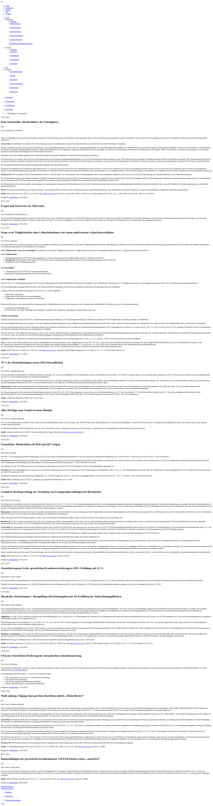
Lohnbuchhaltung (16, 40)
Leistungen (9, 8)
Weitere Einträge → (8, 786)
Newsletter (13, 64)
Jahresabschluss (15, 32)
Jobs (6, 12)
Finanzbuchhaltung (16, 36)
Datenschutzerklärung (13, 800)
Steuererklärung (15, 28)
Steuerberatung (15, 24)
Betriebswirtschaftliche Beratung (21, 44)
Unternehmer (14, 56)
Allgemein (13, 52)
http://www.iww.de (50, 194)
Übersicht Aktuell (7, 788)
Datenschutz (14, 88)
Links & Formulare (16, 84)
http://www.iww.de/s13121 (73, 432)
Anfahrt (12, 76)
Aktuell (8, 10)
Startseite (8, 792)
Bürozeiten (13, 80)
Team (7, 6)
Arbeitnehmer (14, 60)
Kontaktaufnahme (16, 72)
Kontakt (8, 14)
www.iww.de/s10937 (18, 670)
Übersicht (13, 22)
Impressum (13, 92)
